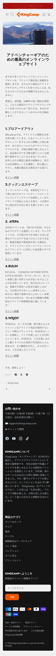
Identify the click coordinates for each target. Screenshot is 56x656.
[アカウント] (42, 14)
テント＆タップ (13, 521)
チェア (8, 526)
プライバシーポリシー (32, 626)
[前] (7, 6)
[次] (49, 6)
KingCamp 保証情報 (14, 634)
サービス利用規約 (12, 626)
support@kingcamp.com (22, 423)
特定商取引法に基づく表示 (16, 630)
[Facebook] (7, 438)
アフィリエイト (13, 560)
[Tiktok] (27, 438)
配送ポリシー (30, 622)
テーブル (9, 536)
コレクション (12, 550)
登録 (12, 597)
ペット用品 (11, 546)
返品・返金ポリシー (13, 622)
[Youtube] (13, 438)
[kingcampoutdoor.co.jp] (28, 14)
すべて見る (11, 555)
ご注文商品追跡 (37, 630)
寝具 (7, 531)
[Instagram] (20, 438)
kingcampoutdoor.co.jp (22, 643)
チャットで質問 (16, 429)
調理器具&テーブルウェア (18, 541)
